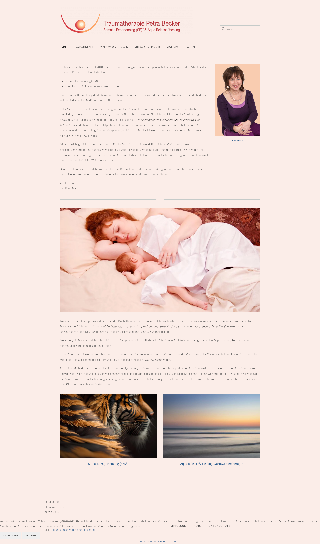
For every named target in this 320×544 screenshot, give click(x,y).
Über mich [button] (173, 46)
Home (63, 46)
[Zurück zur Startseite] (126, 20)
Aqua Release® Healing (211, 425)
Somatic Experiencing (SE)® (108, 425)
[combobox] (240, 28)
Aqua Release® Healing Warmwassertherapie (211, 464)
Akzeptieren (10, 535)
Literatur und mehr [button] (147, 46)
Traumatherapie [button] (83, 46)
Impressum (173, 541)
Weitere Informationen (153, 541)
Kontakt (192, 46)
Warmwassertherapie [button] (114, 46)
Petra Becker (237, 140)
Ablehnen (31, 535)
